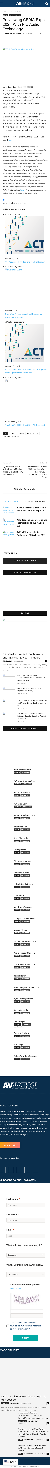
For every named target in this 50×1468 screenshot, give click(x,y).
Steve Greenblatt (21, 1010)
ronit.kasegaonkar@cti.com (26, 987)
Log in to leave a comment (25, 561)
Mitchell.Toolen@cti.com (25, 941)
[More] (30, 40)
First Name (12, 1199)
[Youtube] (35, 1170)
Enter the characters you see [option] (24, 1284)
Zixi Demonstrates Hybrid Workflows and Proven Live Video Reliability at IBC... (32, 703)
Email (9, 1229)
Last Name (11, 1214)
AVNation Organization (13, 33)
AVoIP (20, 1453)
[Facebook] (6, 40)
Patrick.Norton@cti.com (24, 953)
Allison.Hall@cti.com (23, 769)
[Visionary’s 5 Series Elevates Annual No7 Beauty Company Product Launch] (8, 1449)
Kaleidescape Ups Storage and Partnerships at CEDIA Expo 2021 (32, 523)
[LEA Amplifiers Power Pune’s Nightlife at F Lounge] (9, 691)
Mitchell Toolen (21, 930)
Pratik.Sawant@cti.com (24, 964)
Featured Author (21, 872)
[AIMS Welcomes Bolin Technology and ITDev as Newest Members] (25, 635)
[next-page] (8, 544)
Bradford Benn (20, 827)
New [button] (12, 1288)
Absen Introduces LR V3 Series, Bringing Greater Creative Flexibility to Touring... (32, 716)
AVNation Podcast (22, 792)
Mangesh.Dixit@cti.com (24, 918)
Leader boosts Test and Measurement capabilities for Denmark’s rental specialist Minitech (33, 1415)
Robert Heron (20, 976)
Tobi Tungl (18, 1044)
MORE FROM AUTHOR (35, 501)
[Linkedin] (22, 40)
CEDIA (12, 433)
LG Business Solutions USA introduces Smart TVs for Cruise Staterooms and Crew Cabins (37, 471)
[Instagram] (11, 1170)
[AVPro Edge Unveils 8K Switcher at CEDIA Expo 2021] (9, 536)
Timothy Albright (21, 1033)
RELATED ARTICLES (13, 501)
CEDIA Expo (20, 433)
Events (5, 11)
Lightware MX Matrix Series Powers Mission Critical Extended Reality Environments (13, 470)
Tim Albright (19, 1021)
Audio (20, 1439)
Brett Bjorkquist (21, 838)
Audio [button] (18, 1288)
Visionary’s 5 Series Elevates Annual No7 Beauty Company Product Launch (32, 1448)
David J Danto (20, 849)
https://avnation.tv (19, 1027)
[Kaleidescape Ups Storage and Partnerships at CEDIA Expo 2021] (9, 523)
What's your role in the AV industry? (24, 1264)
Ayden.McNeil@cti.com (24, 815)
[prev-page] (4, 544)
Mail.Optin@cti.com (23, 907)
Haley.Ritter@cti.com (23, 884)
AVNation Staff (7, 661)
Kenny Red (19, 895)
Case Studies (22, 1421)
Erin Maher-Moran (22, 861)
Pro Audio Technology (11, 436)
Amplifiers (5, 1403)
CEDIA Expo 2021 (16, 11)
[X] (14, 40)
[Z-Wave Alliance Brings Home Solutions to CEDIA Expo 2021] (9, 511)
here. (10, 140)
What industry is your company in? (24, 1245)
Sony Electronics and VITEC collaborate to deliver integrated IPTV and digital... (31, 677)
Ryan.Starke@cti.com (23, 999)
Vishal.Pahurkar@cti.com (25, 1056)
